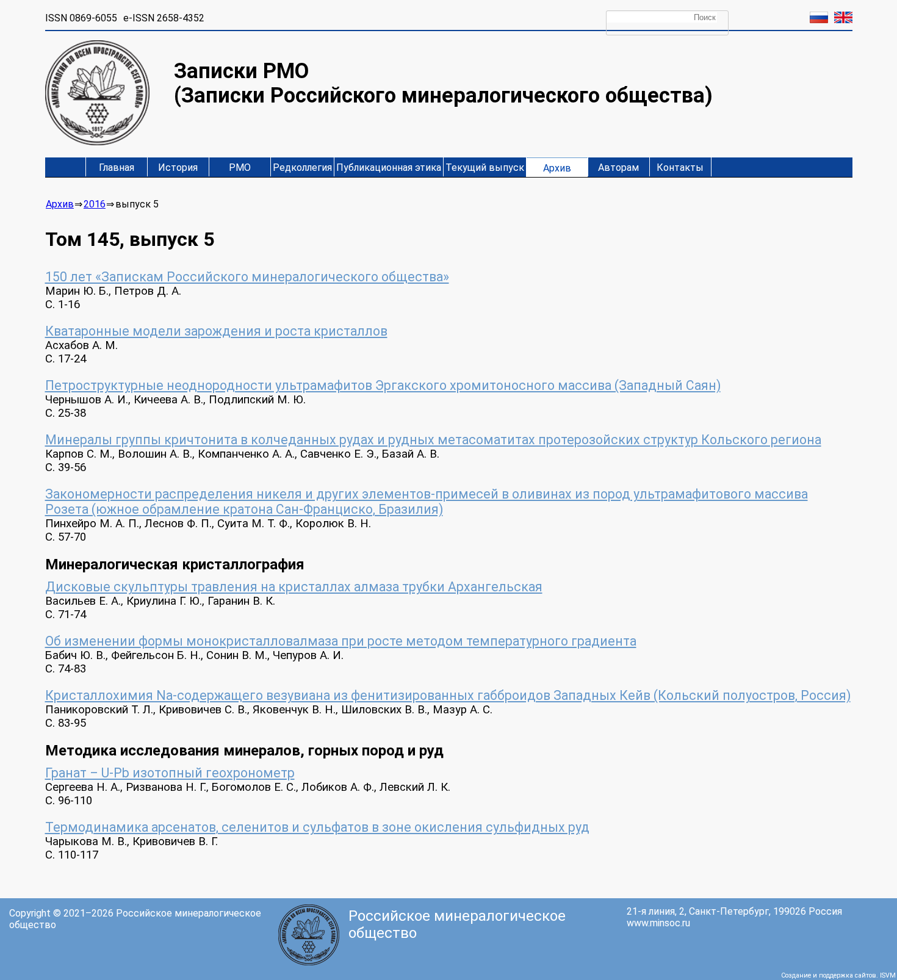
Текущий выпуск (484, 167)
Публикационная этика (388, 167)
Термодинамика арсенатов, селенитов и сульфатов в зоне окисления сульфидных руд (317, 827)
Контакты (680, 167)
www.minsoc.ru (658, 923)
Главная (116, 167)
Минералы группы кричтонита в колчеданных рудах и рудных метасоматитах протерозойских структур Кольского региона (433, 439)
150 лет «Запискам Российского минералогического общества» (247, 276)
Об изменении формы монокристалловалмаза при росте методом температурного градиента (340, 641)
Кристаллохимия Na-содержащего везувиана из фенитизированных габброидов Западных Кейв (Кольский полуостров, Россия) (448, 695)
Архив (557, 168)
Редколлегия (302, 167)
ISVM (888, 975)
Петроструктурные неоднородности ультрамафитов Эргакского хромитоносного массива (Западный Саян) (383, 385)
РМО (240, 167)
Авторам (618, 167)
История (178, 167)
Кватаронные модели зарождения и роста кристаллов (216, 331)
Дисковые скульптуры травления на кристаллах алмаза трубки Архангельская (293, 586)
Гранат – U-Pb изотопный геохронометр (170, 772)
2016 (95, 204)
